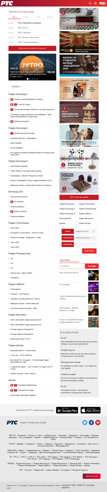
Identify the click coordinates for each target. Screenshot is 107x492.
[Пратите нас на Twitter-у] (84, 422)
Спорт (12, 444)
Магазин (12, 450)
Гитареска (14, 278)
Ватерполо (70, 444)
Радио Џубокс (16, 284)
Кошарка (30, 444)
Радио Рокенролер (19, 253)
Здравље (95, 450)
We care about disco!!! (19, 197)
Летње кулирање (17, 207)
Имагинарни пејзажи (19, 166)
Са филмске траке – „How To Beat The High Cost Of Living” (31, 368)
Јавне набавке (52, 470)
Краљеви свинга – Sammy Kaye (23, 350)
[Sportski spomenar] (79, 182)
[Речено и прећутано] (79, 136)
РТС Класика (91, 457)
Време (37, 437)
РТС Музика (57, 459)
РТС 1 (16, 457)
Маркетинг (39, 470)
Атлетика (82, 444)
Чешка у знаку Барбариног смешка (28, 99)
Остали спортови (45, 446)
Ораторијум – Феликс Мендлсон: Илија (26, 176)
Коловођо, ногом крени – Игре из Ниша (26, 233)
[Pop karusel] (79, 112)
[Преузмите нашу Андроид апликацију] (67, 410)
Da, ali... (64, 338)
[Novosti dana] (79, 19)
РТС (21, 470)
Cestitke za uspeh (68, 374)
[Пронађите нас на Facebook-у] (91, 422)
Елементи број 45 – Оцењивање (23, 138)
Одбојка (48, 444)
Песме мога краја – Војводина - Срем (25, 237)
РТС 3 (31, 457)
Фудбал (20, 444)
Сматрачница (66, 437)
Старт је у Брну (23, 104)
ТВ (10, 457)
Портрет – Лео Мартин (19, 294)
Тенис (39, 444)
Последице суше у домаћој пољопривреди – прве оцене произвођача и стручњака (30, 115)
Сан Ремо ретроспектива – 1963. (23, 308)
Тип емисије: (68, 238)
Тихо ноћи (14, 228)
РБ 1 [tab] (14, 17)
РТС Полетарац (72, 459)
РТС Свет (41, 457)
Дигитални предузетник (49, 452)
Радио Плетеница (18, 222)
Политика (21, 435)
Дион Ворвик (15, 143)
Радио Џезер (15, 345)
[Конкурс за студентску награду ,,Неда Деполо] (79, 66)
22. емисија (18, 201)
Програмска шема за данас (32, 48)
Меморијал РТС (62, 446)
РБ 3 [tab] (38, 17)
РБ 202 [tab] (50, 17)
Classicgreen (15, 289)
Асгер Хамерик (16, 148)
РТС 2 (24, 457)
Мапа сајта (92, 476)
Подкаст (78, 437)
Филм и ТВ (13, 452)
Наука (23, 452)
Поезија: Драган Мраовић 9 (21, 334)
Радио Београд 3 (18, 161)
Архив (12, 380)
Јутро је (14, 68)
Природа (32, 452)
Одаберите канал (81, 231)
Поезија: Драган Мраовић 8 (21, 329)
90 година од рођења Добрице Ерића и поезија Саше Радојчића (32, 154)
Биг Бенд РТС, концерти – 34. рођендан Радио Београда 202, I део (29, 361)
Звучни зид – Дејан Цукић (21, 273)
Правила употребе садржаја (41, 485)
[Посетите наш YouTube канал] (97, 422)
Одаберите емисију (82, 238)
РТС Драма (65, 457)
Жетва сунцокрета (21, 121)
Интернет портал (80, 470)
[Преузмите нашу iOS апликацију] (90, 410)
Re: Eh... (64, 386)
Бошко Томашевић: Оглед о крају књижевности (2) (31, 180)
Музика (46, 450)
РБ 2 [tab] (26, 17)
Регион (32, 435)
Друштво (73, 435)
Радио (11, 463)
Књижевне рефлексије (26, 385)
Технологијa (57, 450)
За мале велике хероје (73, 452)
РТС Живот (78, 457)
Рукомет (58, 444)
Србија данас (50, 435)
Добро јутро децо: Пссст (20, 339)
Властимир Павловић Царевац (23, 395)
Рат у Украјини (25, 437)
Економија (84, 435)
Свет (39, 435)
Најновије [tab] (65, 260)
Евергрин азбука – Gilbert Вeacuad (24, 303)
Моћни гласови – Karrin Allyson (23, 373)
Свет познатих (82, 450)
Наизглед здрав (92, 452)
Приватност (12, 485)
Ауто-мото (92, 444)
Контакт (28, 470)
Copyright (23, 485)
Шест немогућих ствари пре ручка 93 (25, 320)
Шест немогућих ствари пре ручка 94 (25, 325)
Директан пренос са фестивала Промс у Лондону (30, 185)
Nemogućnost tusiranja (71, 362)
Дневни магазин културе (24, 133)
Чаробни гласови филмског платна (25, 299)
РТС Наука (53, 457)
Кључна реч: (67, 244)
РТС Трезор (44, 459)
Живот (21, 450)
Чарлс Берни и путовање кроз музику (26, 171)
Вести (12, 435)
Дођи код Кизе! (20, 211)
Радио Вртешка (17, 314)
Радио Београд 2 (18, 128)
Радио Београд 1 (18, 94)
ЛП (11, 258)
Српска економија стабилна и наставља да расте (34, 109)
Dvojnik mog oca (68, 350)
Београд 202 (15, 191)
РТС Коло (32, 459)
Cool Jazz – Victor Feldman (21, 355)
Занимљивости (33, 450)
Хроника (63, 435)
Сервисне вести (50, 437)
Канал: (67, 231)
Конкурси (65, 470)
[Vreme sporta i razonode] (79, 159)
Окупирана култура (25, 390)
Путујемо (69, 450)
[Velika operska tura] (79, 42)
